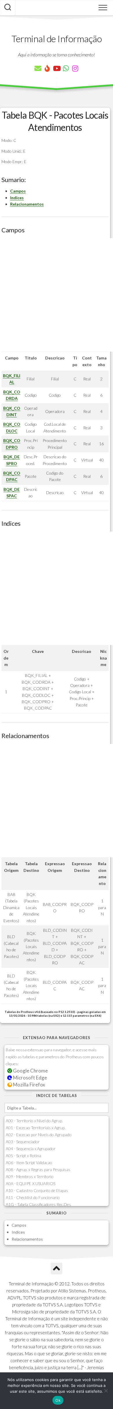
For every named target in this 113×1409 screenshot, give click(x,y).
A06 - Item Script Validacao (29, 1162)
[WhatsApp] (65, 68)
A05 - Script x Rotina (23, 1155)
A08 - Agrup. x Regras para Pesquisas (38, 1169)
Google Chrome (30, 1071)
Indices (17, 197)
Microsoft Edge (29, 1078)
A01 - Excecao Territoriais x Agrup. (35, 1127)
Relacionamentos (27, 204)
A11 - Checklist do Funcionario (33, 1197)
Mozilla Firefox (28, 1085)
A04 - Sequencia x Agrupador (31, 1148)
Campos (18, 190)
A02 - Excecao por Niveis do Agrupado (39, 1134)
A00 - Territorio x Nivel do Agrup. (34, 1120)
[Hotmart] (47, 68)
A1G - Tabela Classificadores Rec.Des (38, 1204)
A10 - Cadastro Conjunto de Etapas (37, 1190)
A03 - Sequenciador (23, 1141)
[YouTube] (56, 68)
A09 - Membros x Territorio (30, 1176)
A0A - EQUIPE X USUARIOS (30, 1183)
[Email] (37, 68)
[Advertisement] (56, 295)
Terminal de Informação (56, 38)
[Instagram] (75, 68)
